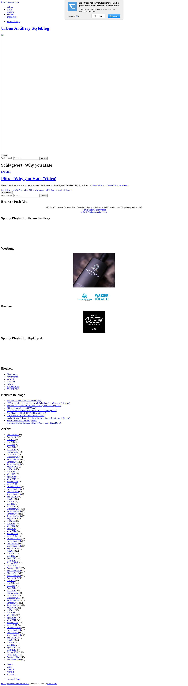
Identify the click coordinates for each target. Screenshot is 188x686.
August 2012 (12, 578)
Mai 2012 (11, 585)
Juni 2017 (11, 442)
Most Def (11, 382)
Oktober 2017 (13, 434)
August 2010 (12, 637)
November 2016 (14, 459)
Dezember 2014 (14, 509)
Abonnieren (114, 16)
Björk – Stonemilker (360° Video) (21, 408)
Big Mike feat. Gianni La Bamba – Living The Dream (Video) (34, 405)
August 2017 (12, 437)
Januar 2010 (12, 655)
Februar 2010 (12, 652)
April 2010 (11, 647)
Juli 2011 (10, 610)
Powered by (72, 16)
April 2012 (11, 588)
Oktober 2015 (13, 491)
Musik (9, 9)
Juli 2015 (11, 499)
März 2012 (11, 590)
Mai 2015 (11, 504)
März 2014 (11, 531)
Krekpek (10, 379)
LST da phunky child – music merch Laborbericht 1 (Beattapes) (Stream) (38, 403)
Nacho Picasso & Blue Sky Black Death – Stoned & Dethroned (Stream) (38, 418)
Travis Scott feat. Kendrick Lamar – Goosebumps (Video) (32, 410)
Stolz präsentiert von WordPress (15, 683)
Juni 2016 (11, 472)
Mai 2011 (11, 615)
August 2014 (12, 519)
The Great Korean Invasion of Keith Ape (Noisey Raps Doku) (34, 423)
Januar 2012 (12, 595)
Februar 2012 (12, 593)
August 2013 (12, 548)
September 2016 (14, 464)
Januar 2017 (12, 454)
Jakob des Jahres (8, 190)
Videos (10, 7)
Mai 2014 (11, 526)
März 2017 (11, 449)
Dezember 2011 (13, 598)
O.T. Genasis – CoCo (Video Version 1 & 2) (26, 415)
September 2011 (14, 605)
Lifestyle (10, 12)
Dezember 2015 (14, 486)
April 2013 (11, 558)
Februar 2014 (12, 533)
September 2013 (14, 546)
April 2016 (11, 476)
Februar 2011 (12, 622)
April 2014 (11, 528)
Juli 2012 (11, 580)
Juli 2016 (11, 469)
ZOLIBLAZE (13, 389)
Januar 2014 (12, 536)
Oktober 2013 (13, 543)
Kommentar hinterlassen (61, 190)
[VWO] (79, 16)
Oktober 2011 (13, 603)
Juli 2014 (11, 521)
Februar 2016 (12, 481)
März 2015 (11, 506)
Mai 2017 (11, 444)
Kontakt (10, 14)
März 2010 (11, 650)
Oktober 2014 (13, 514)
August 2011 (12, 608)
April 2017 (11, 447)
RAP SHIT (6, 172)
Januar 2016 (12, 484)
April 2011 (11, 617)
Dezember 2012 (14, 568)
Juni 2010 (11, 642)
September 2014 (14, 516)
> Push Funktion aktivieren (94, 210)
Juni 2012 (11, 583)
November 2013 (14, 541)
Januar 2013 (12, 566)
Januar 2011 (12, 625)
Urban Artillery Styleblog (25, 28)
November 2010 (14, 630)
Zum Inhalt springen (10, 2)
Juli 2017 (11, 439)
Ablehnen (98, 16)
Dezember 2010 (14, 627)
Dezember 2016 (14, 457)
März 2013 (11, 561)
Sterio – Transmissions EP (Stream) (22, 420)
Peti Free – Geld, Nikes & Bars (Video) (24, 400)
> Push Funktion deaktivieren (94, 212)
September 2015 (14, 494)
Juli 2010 (11, 640)
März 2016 (11, 479)
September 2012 (14, 575)
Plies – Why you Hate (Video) (28, 178)
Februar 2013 (12, 563)
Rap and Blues (13, 386)
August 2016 (12, 467)
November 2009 (14, 660)
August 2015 (12, 496)
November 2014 (14, 511)
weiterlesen (110, 185)
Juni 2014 (11, 523)
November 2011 (14, 600)
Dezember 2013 (14, 538)
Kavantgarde (12, 377)
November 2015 (14, 489)
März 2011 (11, 620)
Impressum (11, 17)
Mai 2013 (11, 556)
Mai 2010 (11, 645)
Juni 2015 (11, 501)
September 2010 (14, 635)
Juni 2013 (11, 553)
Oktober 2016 (13, 462)
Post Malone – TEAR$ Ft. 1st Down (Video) (26, 413)
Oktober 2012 (13, 573)
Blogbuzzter (12, 374)
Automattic (52, 683)
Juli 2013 (11, 551)
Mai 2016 (11, 474)
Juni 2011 (11, 613)
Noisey (10, 384)
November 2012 (14, 570)
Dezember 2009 (14, 657)
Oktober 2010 (13, 632)
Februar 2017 (12, 452)
